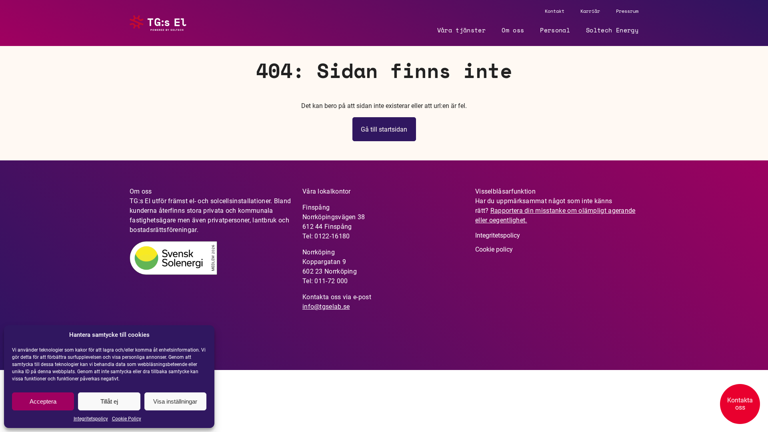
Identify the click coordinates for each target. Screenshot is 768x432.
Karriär (590, 11)
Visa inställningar (175, 401)
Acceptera (43, 401)
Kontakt (554, 11)
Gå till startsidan (384, 129)
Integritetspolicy (91, 419)
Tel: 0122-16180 (326, 236)
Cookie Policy (126, 419)
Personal (555, 30)
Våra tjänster (461, 30)
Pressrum (627, 11)
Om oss (513, 30)
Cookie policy (494, 249)
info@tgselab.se (326, 306)
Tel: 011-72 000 (325, 281)
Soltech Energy (612, 30)
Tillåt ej (109, 401)
